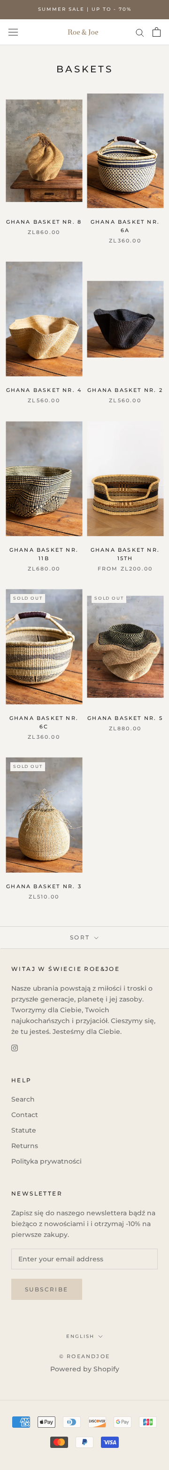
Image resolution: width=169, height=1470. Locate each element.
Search (23, 1099)
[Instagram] (14, 1047)
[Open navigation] (13, 32)
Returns (24, 1146)
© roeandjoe (84, 1356)
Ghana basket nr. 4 (44, 390)
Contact (24, 1114)
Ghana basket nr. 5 (125, 718)
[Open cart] (157, 32)
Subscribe (47, 1289)
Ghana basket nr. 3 (44, 886)
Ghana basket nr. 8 (44, 222)
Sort (81, 937)
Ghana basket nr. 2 (125, 390)
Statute (23, 1130)
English (80, 1336)
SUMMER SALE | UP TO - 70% (84, 9)
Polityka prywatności (46, 1161)
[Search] (140, 32)
